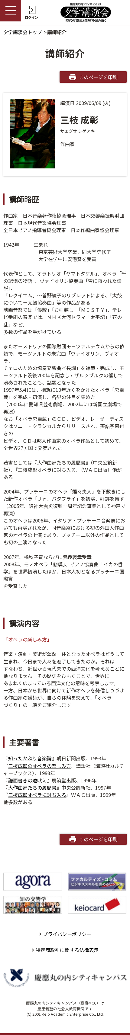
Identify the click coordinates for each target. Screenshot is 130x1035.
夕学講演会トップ (22, 32)
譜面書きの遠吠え (27, 780)
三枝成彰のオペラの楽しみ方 (39, 765)
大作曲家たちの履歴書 (32, 787)
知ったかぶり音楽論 (30, 758)
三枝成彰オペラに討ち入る (37, 794)
